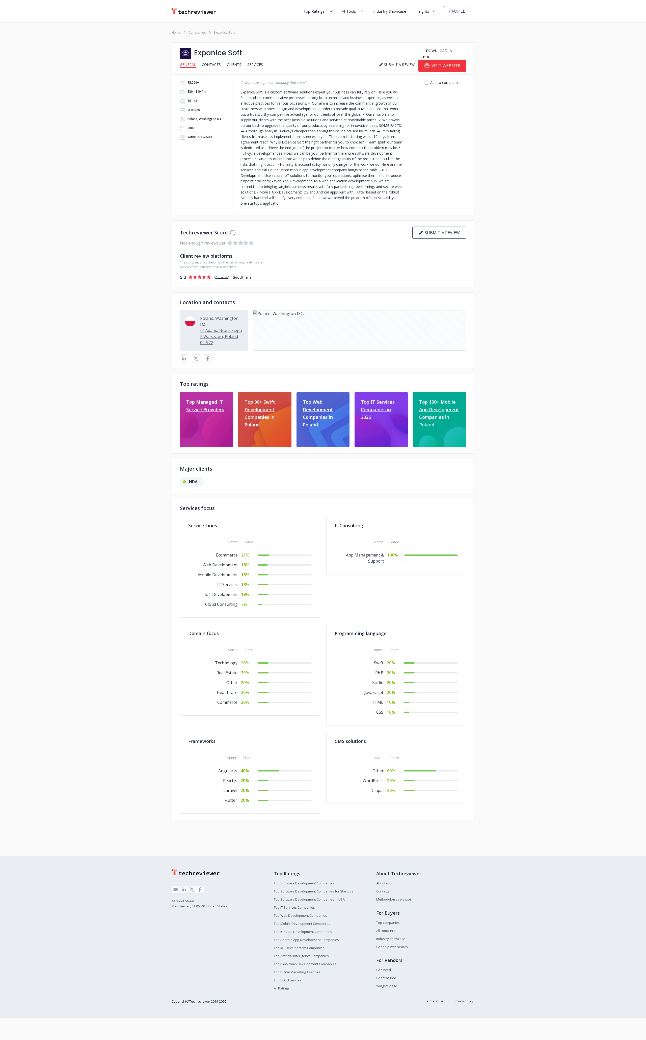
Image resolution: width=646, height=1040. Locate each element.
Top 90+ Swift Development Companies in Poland (260, 413)
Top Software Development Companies (304, 883)
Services (255, 64)
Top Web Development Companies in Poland (318, 413)
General (188, 64)
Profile (457, 11)
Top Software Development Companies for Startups (313, 891)
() (221, 277)
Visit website (446, 65)
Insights (422, 11)
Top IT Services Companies (294, 907)
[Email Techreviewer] (176, 889)
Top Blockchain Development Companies (305, 964)
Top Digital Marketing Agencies (297, 972)
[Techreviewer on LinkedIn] (184, 889)
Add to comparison (446, 82)
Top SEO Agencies (287, 980)
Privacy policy (463, 1001)
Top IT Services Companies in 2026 (378, 409)
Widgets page (386, 986)
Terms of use (434, 1001)
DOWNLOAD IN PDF (437, 53)
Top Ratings (314, 11)
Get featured (386, 978)
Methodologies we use (393, 899)
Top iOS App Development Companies (303, 931)
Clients (234, 64)
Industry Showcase (389, 11)
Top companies (388, 922)
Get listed (383, 970)
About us (383, 883)
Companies (197, 32)
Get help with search (392, 947)
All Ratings (281, 988)
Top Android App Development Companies (306, 939)
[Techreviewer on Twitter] (192, 889)
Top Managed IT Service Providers (205, 406)
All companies (386, 930)
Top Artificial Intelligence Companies (301, 956)
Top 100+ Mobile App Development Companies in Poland (439, 413)
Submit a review (441, 232)
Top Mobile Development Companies (302, 923)
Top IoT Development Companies (299, 948)
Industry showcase (390, 938)
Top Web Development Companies (300, 915)
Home (176, 32)
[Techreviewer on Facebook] (200, 889)
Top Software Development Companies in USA (309, 899)
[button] (359, 330)
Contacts (211, 64)
